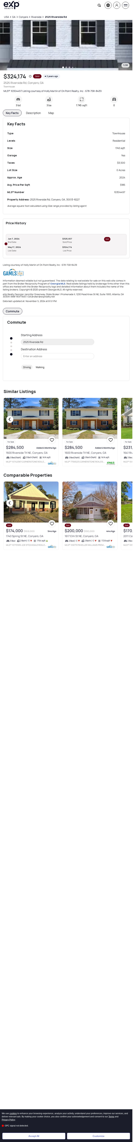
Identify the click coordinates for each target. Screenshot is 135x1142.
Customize (98, 1136)
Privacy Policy (8, 1120)
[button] (30, 76)
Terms (111, 1116)
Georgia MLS (57, 283)
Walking (40, 367)
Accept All (33, 1136)
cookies (13, 1113)
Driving (27, 367)
